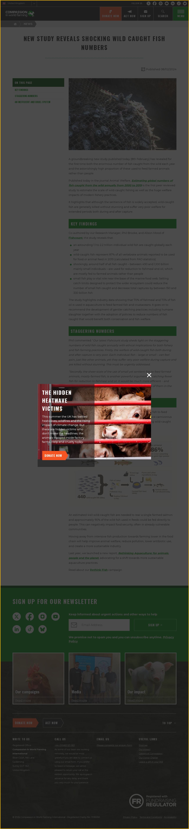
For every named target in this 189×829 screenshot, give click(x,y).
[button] (149, 375)
